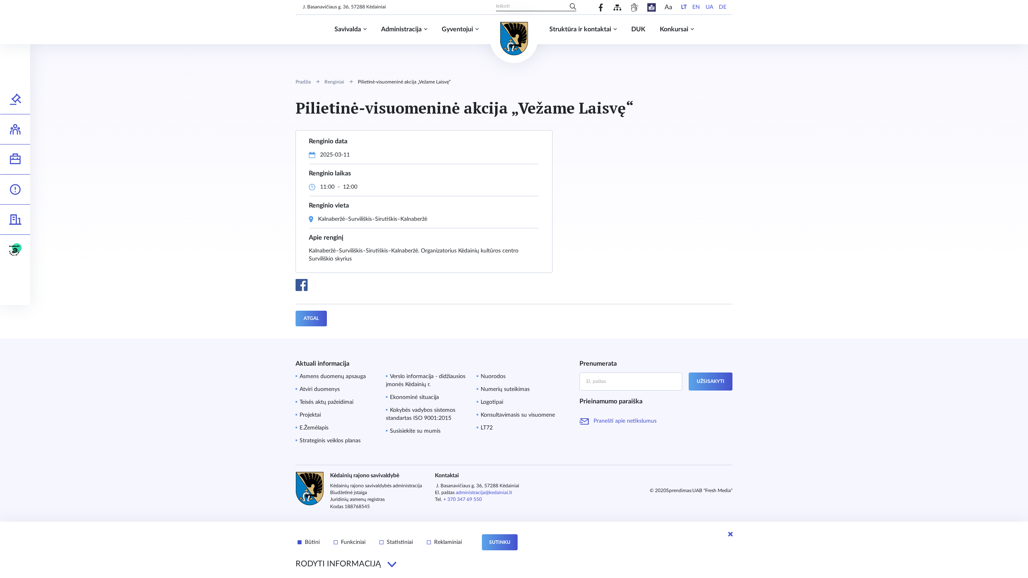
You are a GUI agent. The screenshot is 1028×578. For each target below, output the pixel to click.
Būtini (312, 542)
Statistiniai (400, 542)
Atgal (311, 318)
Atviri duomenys (320, 389)
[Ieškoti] (573, 7)
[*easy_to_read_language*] (651, 7)
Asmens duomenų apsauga (333, 376)
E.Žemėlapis (314, 428)
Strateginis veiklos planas (330, 441)
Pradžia (303, 81)
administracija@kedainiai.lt (484, 492)
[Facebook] (601, 7)
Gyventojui (457, 29)
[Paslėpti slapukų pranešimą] (730, 534)
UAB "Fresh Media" (712, 490)
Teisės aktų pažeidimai (326, 402)
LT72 (487, 428)
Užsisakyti (710, 381)
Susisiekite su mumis (415, 431)
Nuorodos (493, 376)
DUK (638, 29)
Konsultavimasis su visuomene (518, 415)
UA (709, 7)
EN (696, 7)
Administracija (401, 29)
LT (684, 7)
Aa (668, 7)
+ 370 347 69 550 (462, 499)
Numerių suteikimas (505, 389)
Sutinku (499, 542)
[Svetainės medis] (617, 7)
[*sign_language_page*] (634, 7)
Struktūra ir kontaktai (580, 29)
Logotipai (492, 402)
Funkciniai (353, 542)
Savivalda (348, 29)
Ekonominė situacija (414, 397)
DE (722, 7)
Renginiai (334, 81)
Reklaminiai (448, 542)
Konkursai (674, 29)
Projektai (310, 415)
